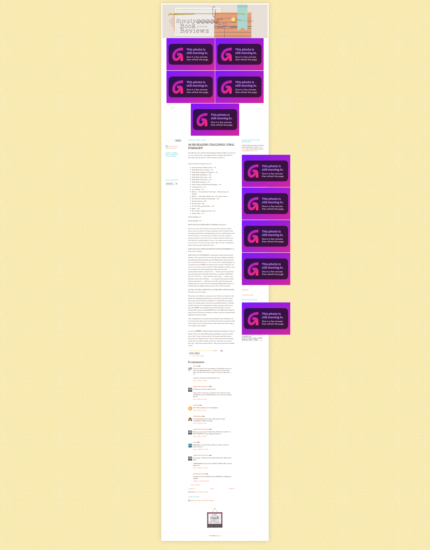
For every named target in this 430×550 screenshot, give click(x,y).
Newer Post (192, 488)
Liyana (195, 366)
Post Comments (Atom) (201, 492)
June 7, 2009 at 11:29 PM (200, 380)
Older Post (232, 488)
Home (212, 488)
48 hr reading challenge (198, 356)
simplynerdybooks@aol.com (249, 150)
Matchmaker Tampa (199, 474)
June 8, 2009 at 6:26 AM (199, 423)
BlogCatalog (245, 290)
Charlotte (196, 405)
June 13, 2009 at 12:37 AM (200, 449)
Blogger (218, 535)
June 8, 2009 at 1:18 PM (199, 436)
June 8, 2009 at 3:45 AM (199, 410)
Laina (195, 442)
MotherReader (197, 416)
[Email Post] (221, 350)
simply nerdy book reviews (201, 386)
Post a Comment (195, 485)
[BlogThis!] (192, 353)
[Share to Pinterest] (198, 353)
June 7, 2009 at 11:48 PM (200, 399)
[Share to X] (194, 353)
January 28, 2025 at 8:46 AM (201, 481)
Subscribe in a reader (247, 295)
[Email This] (190, 353)
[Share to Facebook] (196, 353)
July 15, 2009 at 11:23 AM (200, 468)
